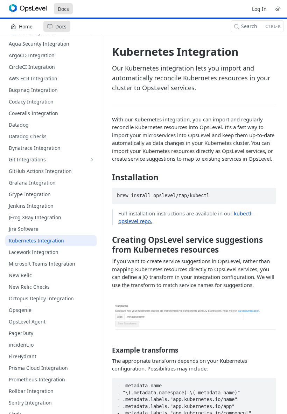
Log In (259, 9)
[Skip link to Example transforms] (107, 349)
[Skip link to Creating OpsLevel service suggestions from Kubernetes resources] (107, 244)
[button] (194, 317)
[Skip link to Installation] (107, 177)
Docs (63, 9)
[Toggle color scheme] (278, 8)
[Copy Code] (267, 193)
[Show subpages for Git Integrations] (92, 159)
